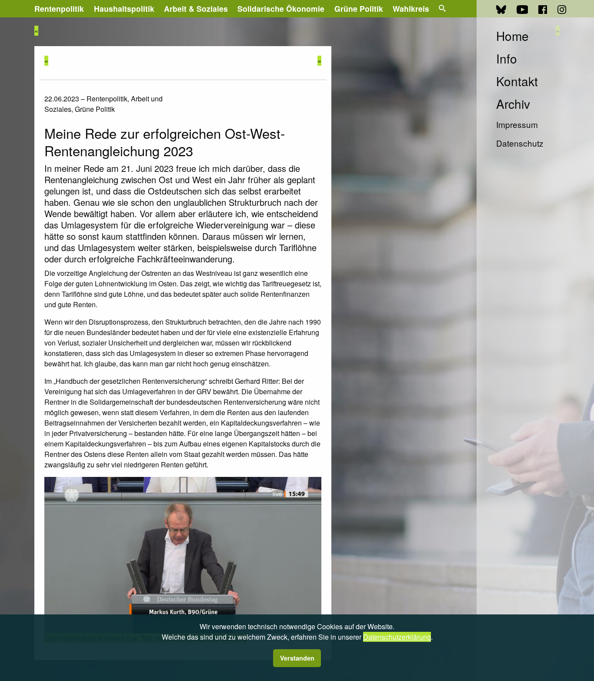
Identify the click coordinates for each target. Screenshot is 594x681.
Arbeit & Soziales (196, 8)
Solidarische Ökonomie (280, 8)
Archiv (513, 103)
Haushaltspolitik (124, 8)
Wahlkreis (411, 8)
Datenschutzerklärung (397, 637)
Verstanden (297, 658)
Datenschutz (520, 143)
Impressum (517, 124)
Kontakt (517, 81)
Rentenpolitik (59, 8)
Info (506, 58)
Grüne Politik (358, 8)
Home (512, 35)
